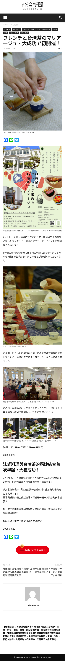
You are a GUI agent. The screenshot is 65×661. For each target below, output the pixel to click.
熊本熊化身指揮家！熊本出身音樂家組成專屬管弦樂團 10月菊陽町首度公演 (17, 572)
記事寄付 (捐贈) (35, 549)
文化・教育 (16, 29)
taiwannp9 (32, 605)
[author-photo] (32, 601)
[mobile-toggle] (5, 18)
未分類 (54, 29)
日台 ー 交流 (35, 29)
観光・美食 (24, 33)
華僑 (5, 33)
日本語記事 (46, 29)
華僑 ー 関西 (14, 33)
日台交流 (26, 29)
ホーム (5, 24)
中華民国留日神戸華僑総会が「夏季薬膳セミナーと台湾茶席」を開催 (47, 572)
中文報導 (15, 24)
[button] (61, 18)
